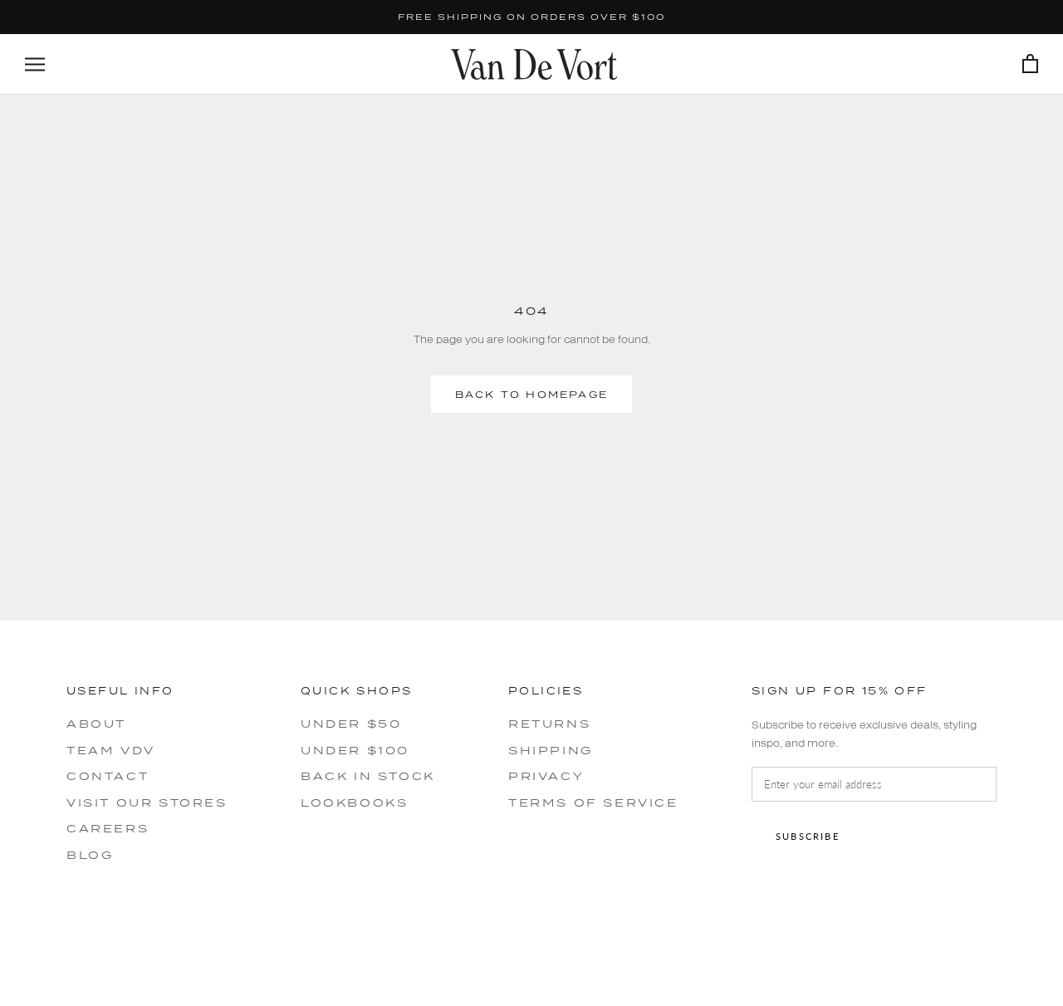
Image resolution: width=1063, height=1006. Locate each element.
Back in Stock (368, 775)
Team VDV (110, 750)
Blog (89, 854)
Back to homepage (531, 394)
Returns (549, 723)
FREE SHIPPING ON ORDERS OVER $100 (531, 16)
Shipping (550, 750)
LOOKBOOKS (354, 802)
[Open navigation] (35, 64)
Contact (107, 775)
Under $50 (351, 723)
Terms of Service (593, 802)
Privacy (546, 775)
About (96, 723)
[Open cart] (1030, 64)
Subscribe (808, 836)
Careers (107, 828)
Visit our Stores (147, 802)
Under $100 (355, 750)
